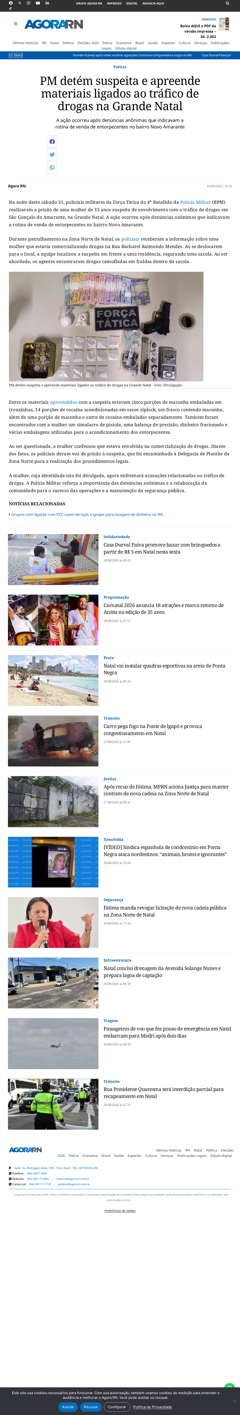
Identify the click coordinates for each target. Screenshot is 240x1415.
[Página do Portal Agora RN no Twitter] (22, 3)
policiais (131, 239)
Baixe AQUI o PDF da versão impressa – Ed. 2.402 (198, 31)
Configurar (117, 1407)
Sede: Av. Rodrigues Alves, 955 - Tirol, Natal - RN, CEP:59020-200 (56, 1168)
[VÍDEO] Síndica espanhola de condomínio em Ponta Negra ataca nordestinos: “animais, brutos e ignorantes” (165, 850)
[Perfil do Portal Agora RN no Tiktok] (13, 8)
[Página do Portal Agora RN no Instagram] (31, 3)
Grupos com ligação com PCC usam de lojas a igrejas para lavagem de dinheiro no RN (87, 514)
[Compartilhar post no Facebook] (52, 141)
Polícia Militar (195, 202)
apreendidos (64, 402)
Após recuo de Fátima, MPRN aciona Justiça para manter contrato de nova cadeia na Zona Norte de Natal (166, 790)
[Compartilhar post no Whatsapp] (52, 167)
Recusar (91, 1407)
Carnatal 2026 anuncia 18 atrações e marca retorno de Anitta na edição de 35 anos (164, 608)
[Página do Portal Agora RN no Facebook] (13, 3)
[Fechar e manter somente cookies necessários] (234, 1401)
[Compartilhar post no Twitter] (52, 154)
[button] (16, 24)
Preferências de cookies (120, 1211)
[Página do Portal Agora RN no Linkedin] (50, 3)
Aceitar (68, 1407)
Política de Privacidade (152, 1407)
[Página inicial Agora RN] (25, 1150)
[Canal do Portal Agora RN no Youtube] (40, 3)
